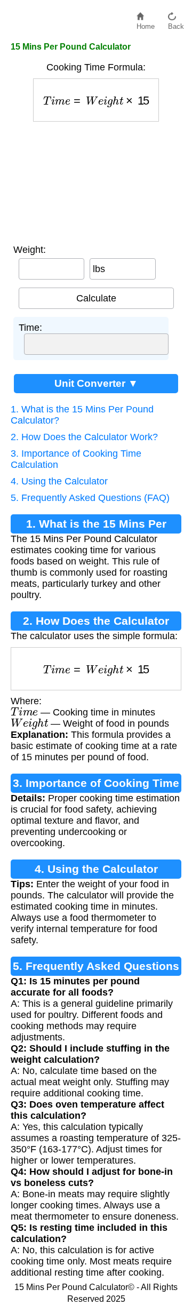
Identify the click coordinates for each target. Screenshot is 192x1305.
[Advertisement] (96, 180)
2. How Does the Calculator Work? (84, 437)
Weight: (29, 249)
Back (176, 23)
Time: (30, 327)
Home (146, 23)
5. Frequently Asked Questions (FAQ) (90, 497)
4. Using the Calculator (59, 481)
